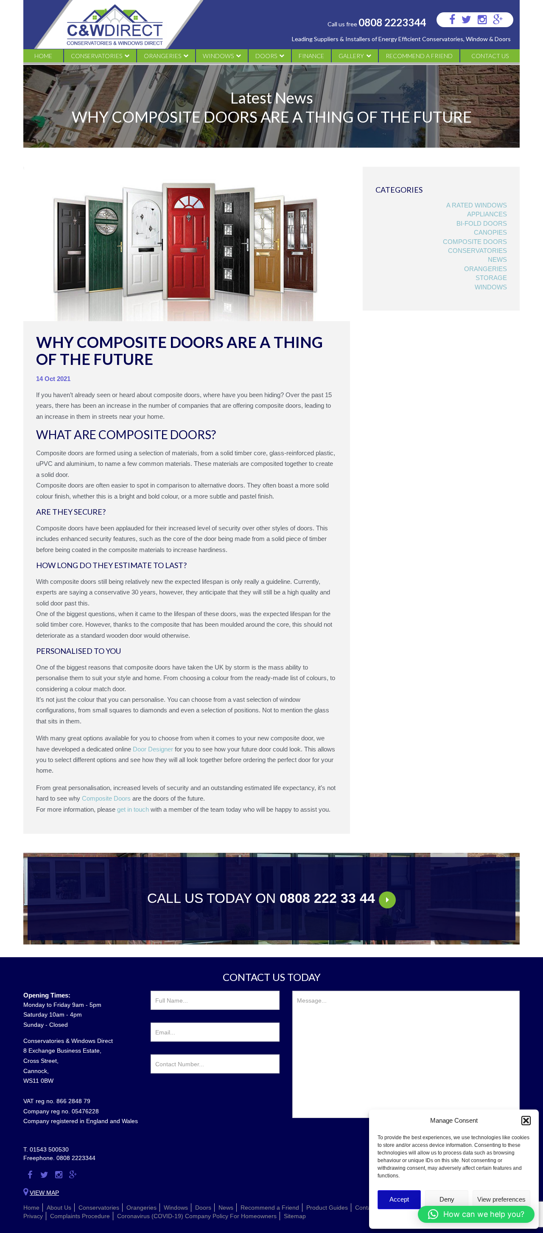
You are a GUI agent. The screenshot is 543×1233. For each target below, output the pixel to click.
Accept (399, 1199)
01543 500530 (49, 1149)
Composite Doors (475, 241)
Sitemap (295, 1216)
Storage (491, 277)
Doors (266, 55)
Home (43, 55)
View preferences (501, 1199)
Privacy (33, 1216)
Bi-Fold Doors (481, 223)
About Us (59, 1207)
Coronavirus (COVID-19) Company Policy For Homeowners (197, 1216)
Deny (446, 1199)
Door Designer (153, 749)
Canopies (490, 232)
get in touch (133, 809)
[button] (526, 1120)
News (497, 259)
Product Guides (327, 1207)
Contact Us (490, 55)
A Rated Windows (476, 205)
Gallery (351, 55)
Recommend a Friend (419, 55)
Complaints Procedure (80, 1216)
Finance (311, 55)
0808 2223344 (392, 22)
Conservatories (96, 55)
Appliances (487, 214)
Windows (218, 55)
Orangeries (162, 55)
